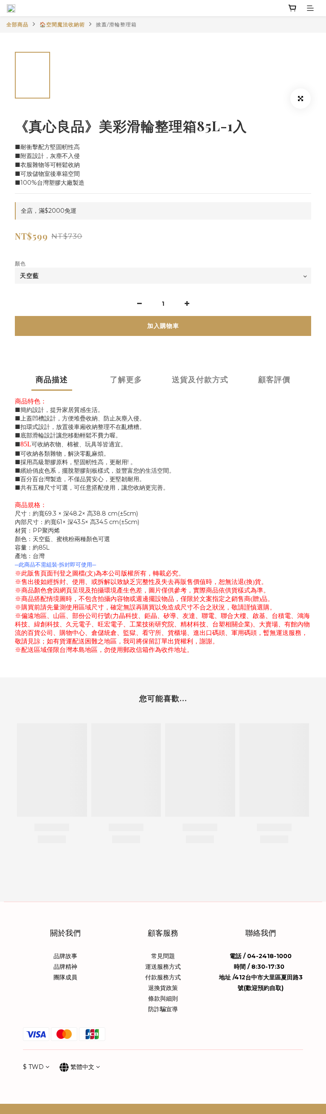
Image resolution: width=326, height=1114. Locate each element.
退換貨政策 (163, 988)
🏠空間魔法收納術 (62, 24)
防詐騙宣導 (163, 1009)
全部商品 (17, 24)
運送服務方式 (163, 966)
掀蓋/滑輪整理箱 (116, 24)
